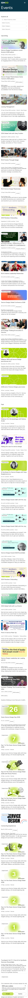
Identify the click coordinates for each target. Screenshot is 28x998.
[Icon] (2, 19)
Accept (8, 993)
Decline (20, 994)
